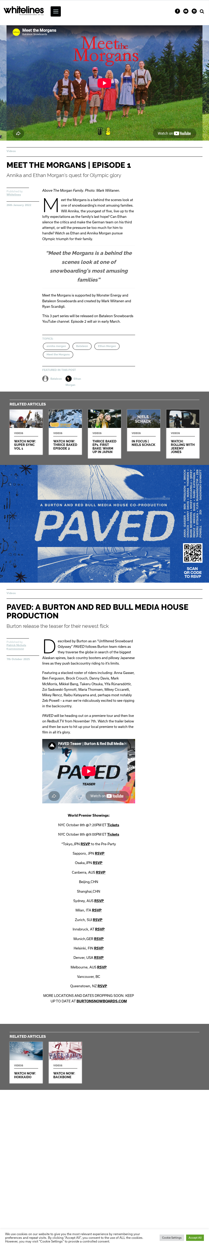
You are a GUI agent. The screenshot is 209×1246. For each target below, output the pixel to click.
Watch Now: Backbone (65, 1062)
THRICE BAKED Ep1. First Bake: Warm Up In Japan (104, 434)
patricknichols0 (16, 649)
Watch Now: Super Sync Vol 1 (26, 432)
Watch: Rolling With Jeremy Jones (182, 434)
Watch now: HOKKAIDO (26, 1062)
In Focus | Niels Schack (143, 430)
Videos (11, 151)
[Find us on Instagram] (194, 11)
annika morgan (56, 346)
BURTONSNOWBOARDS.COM (102, 1001)
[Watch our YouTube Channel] (185, 11)
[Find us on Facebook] (177, 11)
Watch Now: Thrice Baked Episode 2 (65, 432)
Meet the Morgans (58, 354)
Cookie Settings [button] (172, 1237)
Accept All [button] (195, 1237)
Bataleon (82, 346)
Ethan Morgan (107, 346)
